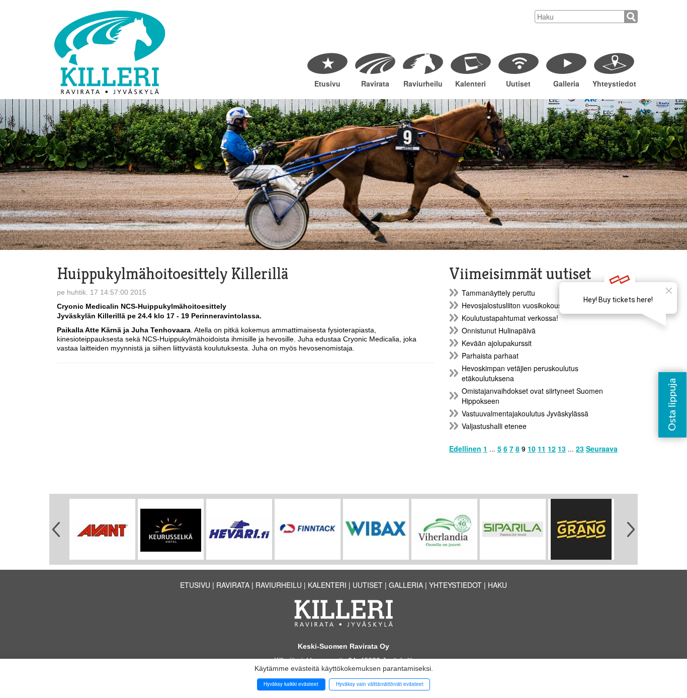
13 (562, 449)
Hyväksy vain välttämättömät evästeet (379, 683)
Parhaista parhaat (490, 356)
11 (542, 449)
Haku (497, 585)
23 (580, 449)
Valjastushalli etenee (494, 426)
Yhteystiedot (613, 83)
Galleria (566, 83)
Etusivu (327, 83)
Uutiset (518, 83)
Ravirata (375, 83)
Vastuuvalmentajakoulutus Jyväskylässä (525, 413)
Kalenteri (470, 83)
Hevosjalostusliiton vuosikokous (512, 305)
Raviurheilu (423, 83)
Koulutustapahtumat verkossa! (510, 318)
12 (552, 449)
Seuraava (602, 449)
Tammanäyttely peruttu (498, 293)
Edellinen (465, 449)
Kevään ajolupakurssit (497, 343)
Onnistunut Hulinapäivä (499, 330)
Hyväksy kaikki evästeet (291, 683)
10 (532, 449)
